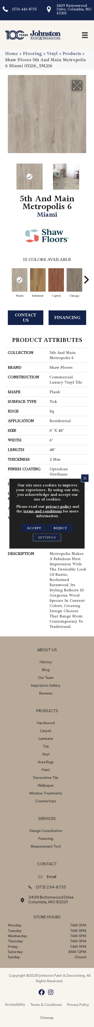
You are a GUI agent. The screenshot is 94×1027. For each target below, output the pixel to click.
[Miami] (19, 280)
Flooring (32, 53)
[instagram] (51, 992)
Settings (47, 537)
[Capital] (56, 280)
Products (72, 53)
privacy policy (58, 506)
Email (51, 877)
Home (11, 53)
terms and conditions (42, 511)
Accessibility (15, 1004)
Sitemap (47, 1018)
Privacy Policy (78, 1005)
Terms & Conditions (46, 1005)
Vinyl (52, 53)
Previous (7, 174)
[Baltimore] (38, 280)
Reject (60, 528)
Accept (34, 528)
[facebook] (41, 992)
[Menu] (84, 35)
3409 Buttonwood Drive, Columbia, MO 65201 (74, 9)
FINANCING (67, 317)
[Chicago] (74, 280)
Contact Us (25, 317)
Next (86, 174)
